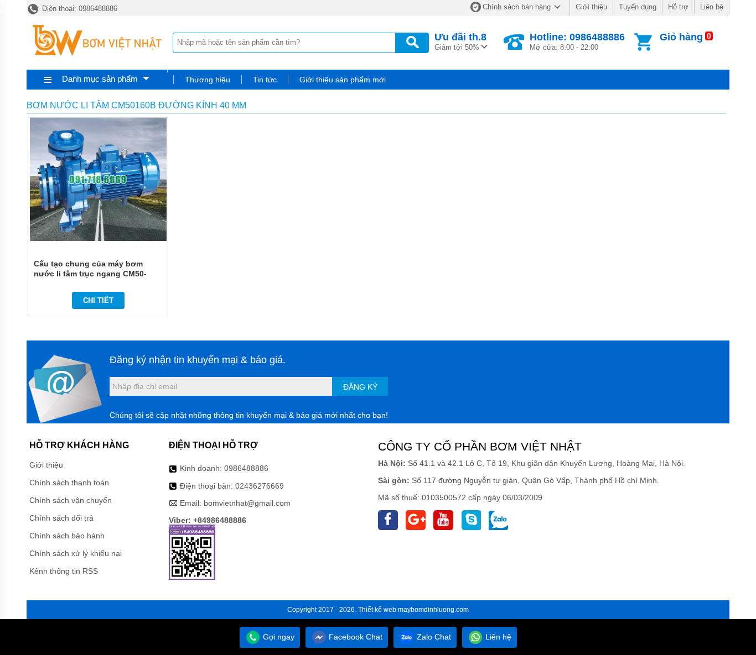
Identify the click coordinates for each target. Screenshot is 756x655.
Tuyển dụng (637, 7)
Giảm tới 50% (460, 41)
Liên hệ (711, 7)
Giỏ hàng (681, 37)
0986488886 (246, 468)
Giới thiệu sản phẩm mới (342, 79)
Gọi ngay (277, 636)
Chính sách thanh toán (69, 482)
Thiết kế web (377, 610)
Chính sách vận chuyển (70, 500)
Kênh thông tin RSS (63, 571)
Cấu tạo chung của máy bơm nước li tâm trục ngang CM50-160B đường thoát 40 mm (90, 273)
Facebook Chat (354, 636)
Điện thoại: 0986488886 (78, 8)
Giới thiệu (591, 7)
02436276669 (259, 485)
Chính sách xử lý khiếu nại (75, 553)
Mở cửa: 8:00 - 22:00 (577, 41)
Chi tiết (98, 300)
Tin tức (265, 79)
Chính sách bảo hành (67, 535)
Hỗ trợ (678, 7)
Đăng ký (360, 386)
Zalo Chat (433, 636)
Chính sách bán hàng (517, 7)
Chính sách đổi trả (61, 517)
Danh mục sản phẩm (100, 78)
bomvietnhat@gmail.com (247, 503)
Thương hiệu (207, 79)
